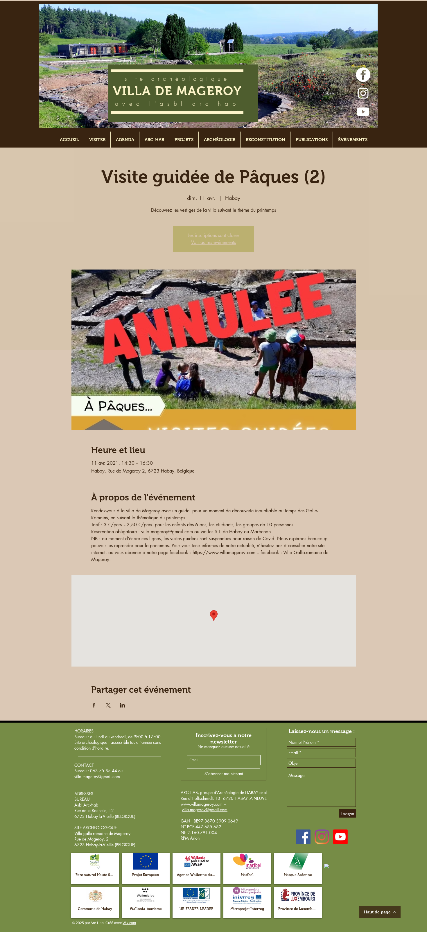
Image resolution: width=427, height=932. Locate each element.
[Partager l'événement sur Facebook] (94, 705)
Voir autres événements (213, 242)
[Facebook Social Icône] (303, 836)
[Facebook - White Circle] (363, 74)
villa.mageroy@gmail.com (97, 776)
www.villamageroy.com (202, 804)
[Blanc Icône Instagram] (363, 93)
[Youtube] (363, 112)
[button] (95, 868)
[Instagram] (322, 836)
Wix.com (129, 923)
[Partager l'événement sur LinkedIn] (122, 705)
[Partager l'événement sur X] (108, 705)
